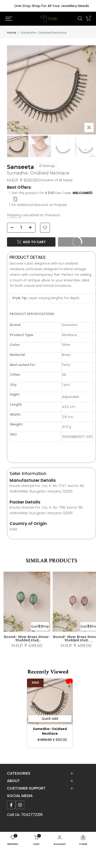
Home (11, 32)
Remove (69, 681)
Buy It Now (72, 243)
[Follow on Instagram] (20, 805)
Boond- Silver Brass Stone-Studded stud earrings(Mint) (27, 640)
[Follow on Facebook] (11, 805)
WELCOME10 (82, 193)
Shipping (14, 215)
